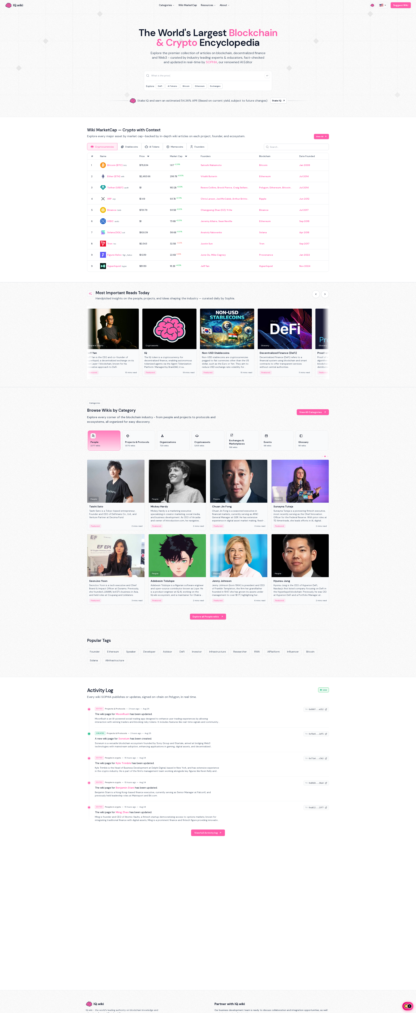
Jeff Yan (205, 266)
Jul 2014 (304, 176)
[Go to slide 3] (327, 456)
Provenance (266, 254)
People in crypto (113, 758)
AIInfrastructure (114, 660)
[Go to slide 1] (322, 456)
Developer (149, 651)
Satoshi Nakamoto (211, 165)
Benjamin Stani (125, 787)
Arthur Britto (239, 198)
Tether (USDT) (115, 187)
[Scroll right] (325, 294)
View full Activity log (206, 832)
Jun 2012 (304, 198)
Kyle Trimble (123, 763)
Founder (95, 651)
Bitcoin (186, 86)
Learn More (263, 100)
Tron (109, 243)
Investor (197, 651)
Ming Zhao (122, 812)
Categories (165, 5)
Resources (207, 5)
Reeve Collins (208, 187)
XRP (109, 198)
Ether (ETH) (113, 176)
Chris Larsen (208, 198)
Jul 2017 (304, 210)
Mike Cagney (218, 254)
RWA (257, 651)
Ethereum (200, 86)
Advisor (167, 651)
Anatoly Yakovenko (211, 232)
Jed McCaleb (223, 198)
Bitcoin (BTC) (115, 165)
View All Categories (310, 412)
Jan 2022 (304, 254)
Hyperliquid (114, 266)
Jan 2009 (304, 165)
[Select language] (383, 5)
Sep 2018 (304, 221)
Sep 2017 (304, 243)
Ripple (262, 198)
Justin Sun (207, 243)
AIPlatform (273, 651)
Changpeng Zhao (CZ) (213, 210)
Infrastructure (217, 651)
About (223, 5)
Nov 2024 (304, 266)
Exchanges (215, 86)
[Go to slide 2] (325, 456)
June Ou (205, 254)
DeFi (160, 86)
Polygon (263, 187)
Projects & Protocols (115, 708)
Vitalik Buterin (209, 176)
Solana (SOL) (114, 232)
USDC (110, 221)
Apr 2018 (304, 232)
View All (319, 136)
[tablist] (147, 146)
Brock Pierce (224, 187)
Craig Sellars (240, 187)
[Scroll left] (316, 294)
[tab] (102, 146)
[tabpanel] (208, 212)
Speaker (131, 651)
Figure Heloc (114, 254)
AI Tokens (172, 86)
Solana (263, 232)
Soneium (124, 738)
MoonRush (122, 714)
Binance (112, 210)
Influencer (293, 651)
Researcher (240, 651)
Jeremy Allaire (209, 221)
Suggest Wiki (400, 5)
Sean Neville (225, 221)
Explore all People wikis (206, 616)
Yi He (229, 210)
